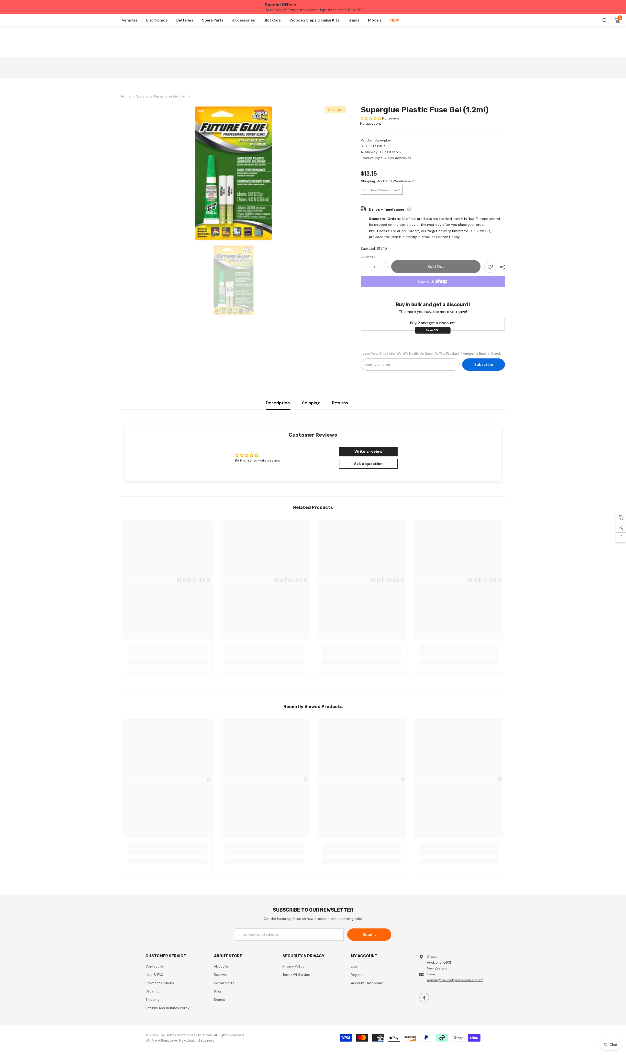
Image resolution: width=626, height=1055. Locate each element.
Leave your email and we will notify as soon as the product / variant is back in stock (431, 353)
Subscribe (483, 364)
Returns (340, 403)
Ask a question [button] (368, 463)
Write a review (368, 451)
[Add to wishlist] (490, 267)
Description (278, 403)
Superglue (383, 140)
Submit (369, 934)
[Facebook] (424, 997)
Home (126, 96)
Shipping (311, 403)
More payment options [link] (433, 290)
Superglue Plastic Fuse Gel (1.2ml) (424, 109)
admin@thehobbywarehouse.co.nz (455, 980)
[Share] (500, 267)
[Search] (605, 20)
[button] (370, 118)
